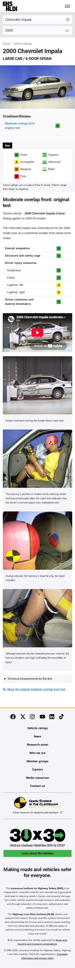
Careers (37, 769)
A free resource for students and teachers (35, 812)
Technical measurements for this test (29, 678)
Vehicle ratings (23, 43)
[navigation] (67, 6)
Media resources (37, 777)
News (37, 736)
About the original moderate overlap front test (36, 689)
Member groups (37, 761)
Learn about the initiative (37, 853)
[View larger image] (37, 385)
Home (6, 43)
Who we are (37, 753)
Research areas (37, 744)
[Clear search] (67, 19)
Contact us (37, 786)
